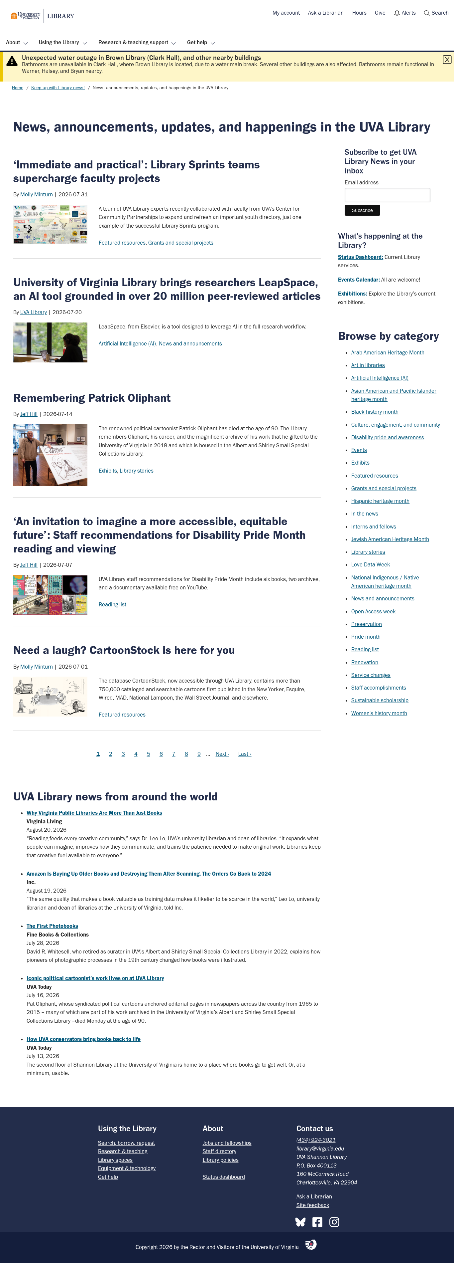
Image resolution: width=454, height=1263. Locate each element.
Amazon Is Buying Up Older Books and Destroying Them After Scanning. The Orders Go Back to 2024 (149, 873)
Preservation (366, 624)
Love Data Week (370, 564)
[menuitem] (286, 13)
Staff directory (219, 1151)
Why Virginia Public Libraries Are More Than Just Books (94, 812)
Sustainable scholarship (379, 700)
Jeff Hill (29, 414)
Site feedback (312, 1205)
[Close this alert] (447, 59)
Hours (359, 12)
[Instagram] (336, 1220)
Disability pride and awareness (387, 437)
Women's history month (379, 713)
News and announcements (190, 343)
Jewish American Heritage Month (390, 539)
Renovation (364, 662)
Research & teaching (122, 1151)
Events (359, 450)
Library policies (221, 1160)
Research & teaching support (133, 42)
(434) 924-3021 (316, 1140)
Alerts (409, 12)
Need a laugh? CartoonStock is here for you (124, 650)
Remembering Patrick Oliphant (91, 398)
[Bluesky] (302, 1220)
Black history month (374, 411)
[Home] (42, 16)
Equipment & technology (127, 1168)
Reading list (112, 604)
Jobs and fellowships (227, 1143)
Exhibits (108, 470)
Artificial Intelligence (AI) (127, 343)
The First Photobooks (52, 926)
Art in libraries (368, 365)
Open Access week (373, 611)
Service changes (371, 675)
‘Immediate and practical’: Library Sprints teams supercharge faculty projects (136, 171)
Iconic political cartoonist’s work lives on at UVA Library (95, 978)
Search (440, 12)
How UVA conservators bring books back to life (84, 1039)
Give (380, 12)
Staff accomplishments (378, 687)
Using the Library (59, 42)
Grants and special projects (180, 242)
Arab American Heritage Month (387, 352)
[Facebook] (319, 1220)
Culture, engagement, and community (395, 424)
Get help (197, 42)
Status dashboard (224, 1176)
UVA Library (33, 312)
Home (17, 88)
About (13, 42)
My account (286, 12)
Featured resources (122, 242)
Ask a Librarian (326, 12)
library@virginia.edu (320, 1148)
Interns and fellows (373, 526)
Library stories (137, 470)
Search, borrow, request (126, 1143)
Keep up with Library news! (58, 88)
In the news (364, 513)
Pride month (366, 636)
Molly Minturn (36, 194)
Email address (362, 182)
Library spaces (115, 1160)
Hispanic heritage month (380, 501)
